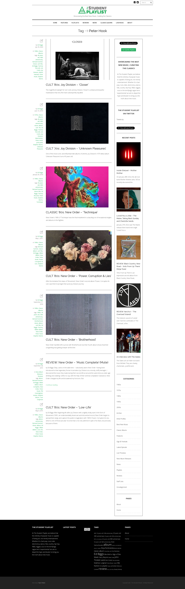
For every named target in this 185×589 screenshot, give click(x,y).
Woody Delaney (118, 569)
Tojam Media (41, 582)
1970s (36, 115)
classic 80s (37, 191)
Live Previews (121, 453)
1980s (36, 51)
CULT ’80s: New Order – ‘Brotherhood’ (71, 339)
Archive (119, 413)
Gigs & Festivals (122, 441)
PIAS (101, 566)
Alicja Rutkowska (107, 548)
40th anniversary (115, 539)
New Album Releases (124, 459)
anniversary (39, 421)
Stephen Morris (38, 145)
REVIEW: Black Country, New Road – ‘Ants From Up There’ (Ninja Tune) (128, 266)
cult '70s (38, 128)
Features (64, 23)
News (95, 23)
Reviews (86, 23)
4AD (95, 533)
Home (55, 23)
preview (113, 566)
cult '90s (112, 551)
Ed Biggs (40, 45)
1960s (119, 385)
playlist (104, 566)
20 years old (117, 533)
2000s (119, 407)
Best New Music (122, 424)
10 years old (100, 533)
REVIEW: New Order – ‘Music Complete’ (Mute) (77, 362)
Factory (40, 327)
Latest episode (122, 447)
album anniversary (116, 545)
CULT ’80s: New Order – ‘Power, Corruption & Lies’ (78, 276)
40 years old (106, 539)
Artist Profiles (121, 419)
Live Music (120, 23)
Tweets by (120, 119)
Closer (35, 64)
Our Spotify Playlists (128, 50)
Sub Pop (112, 569)
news (115, 563)
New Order (39, 332)
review (35, 395)
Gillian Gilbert (39, 329)
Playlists (75, 23)
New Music (110, 563)
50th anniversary (106, 542)
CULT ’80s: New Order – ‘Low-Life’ (68, 407)
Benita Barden (117, 548)
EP (111, 554)
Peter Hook (39, 140)
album (41, 378)
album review (97, 548)
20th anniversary (99, 536)
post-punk (39, 142)
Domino (116, 551)
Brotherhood (39, 321)
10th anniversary (108, 533)
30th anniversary (98, 539)
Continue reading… (52, 385)
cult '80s (40, 64)
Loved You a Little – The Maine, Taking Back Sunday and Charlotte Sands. (128, 218)
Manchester (39, 138)
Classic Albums (106, 23)
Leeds (102, 560)
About (129, 23)
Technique (40, 202)
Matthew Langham (100, 563)
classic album (38, 125)
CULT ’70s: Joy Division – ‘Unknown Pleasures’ (76, 148)
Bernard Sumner (37, 62)
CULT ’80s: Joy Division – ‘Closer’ (67, 84)
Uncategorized (122, 487)
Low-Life (40, 430)
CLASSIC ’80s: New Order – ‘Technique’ (72, 212)
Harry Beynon (103, 557)
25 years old (107, 536)
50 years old (97, 542)
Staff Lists (120, 481)
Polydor (109, 566)
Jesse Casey (111, 557)
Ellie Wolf (107, 554)
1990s (119, 402)
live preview (116, 560)
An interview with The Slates (128, 357)
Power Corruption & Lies (39, 262)
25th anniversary (116, 536)
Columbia (106, 551)
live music (109, 560)
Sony (108, 569)
